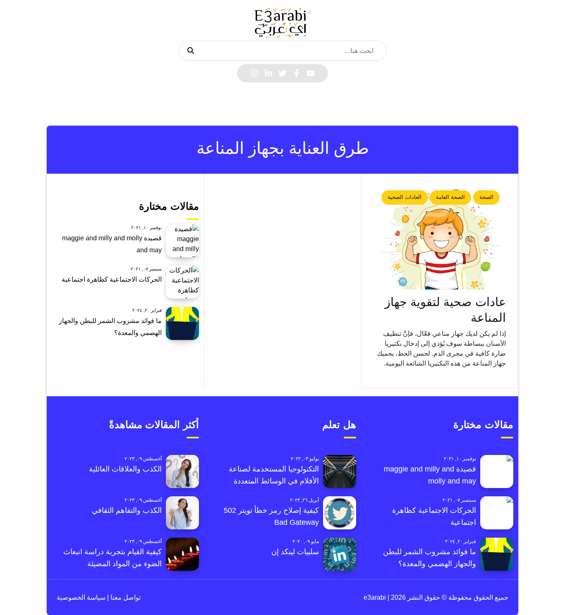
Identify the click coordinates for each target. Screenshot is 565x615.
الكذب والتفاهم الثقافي (127, 510)
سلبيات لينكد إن (295, 552)
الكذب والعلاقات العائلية (125, 469)
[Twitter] (282, 73)
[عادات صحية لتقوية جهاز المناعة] (440, 238)
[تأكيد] (190, 51)
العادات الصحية (404, 197)
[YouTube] (310, 73)
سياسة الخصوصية (81, 597)
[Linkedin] (268, 73)
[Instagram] (254, 73)
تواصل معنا (125, 597)
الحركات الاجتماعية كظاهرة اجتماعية (112, 279)
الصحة (486, 197)
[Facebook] (296, 73)
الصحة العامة (450, 197)
